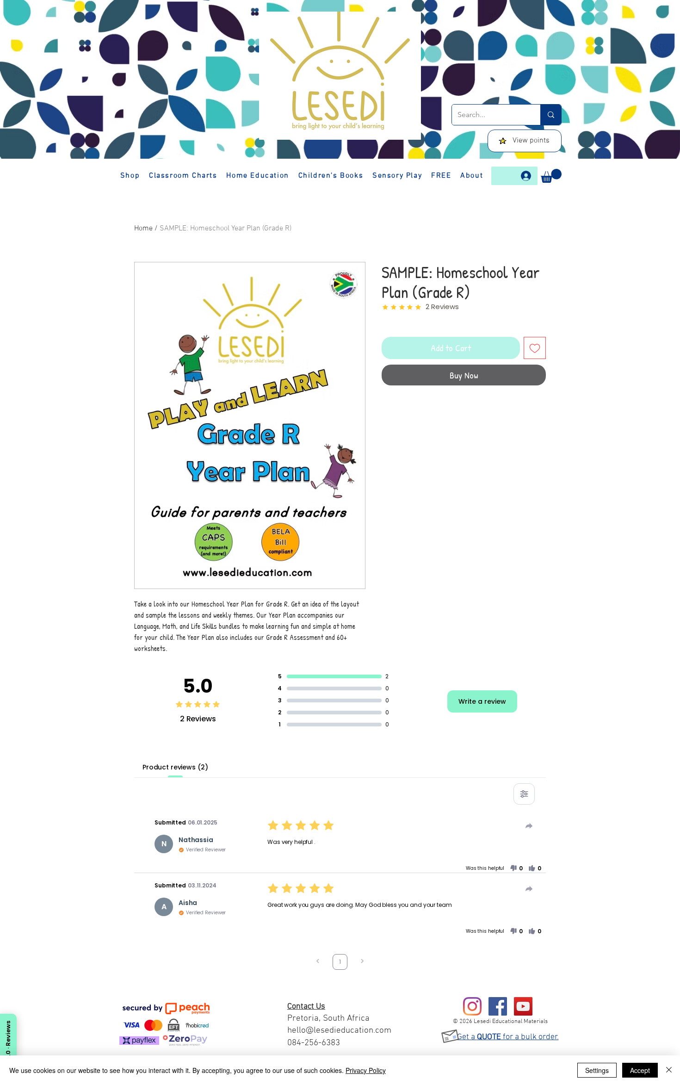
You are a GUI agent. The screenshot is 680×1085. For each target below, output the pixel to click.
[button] (551, 176)
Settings (597, 1070)
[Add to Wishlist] (535, 348)
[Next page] (362, 962)
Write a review (482, 701)
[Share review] (529, 825)
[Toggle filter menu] (524, 794)
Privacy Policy (366, 1070)
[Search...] (550, 115)
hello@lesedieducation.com (339, 1030)
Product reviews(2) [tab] (175, 767)
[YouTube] (523, 1006)
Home (143, 228)
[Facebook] (497, 1006)
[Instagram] (472, 1006)
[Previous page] (318, 962)
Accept (640, 1070)
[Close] (668, 1070)
